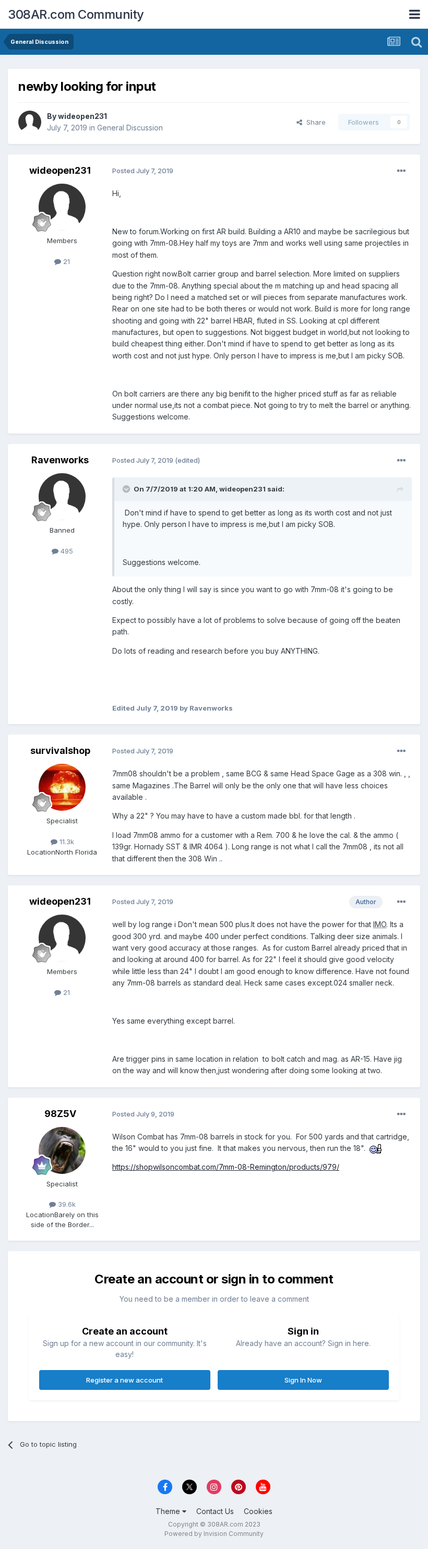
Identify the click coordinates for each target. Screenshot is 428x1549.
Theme (169, 1511)
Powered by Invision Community (214, 1534)
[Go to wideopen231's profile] (29, 122)
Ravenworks (60, 459)
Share (314, 122)
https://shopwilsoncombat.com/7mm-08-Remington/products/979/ (225, 1166)
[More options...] (401, 171)
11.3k (65, 841)
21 (65, 261)
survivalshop (60, 750)
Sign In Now (303, 1380)
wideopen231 (82, 116)
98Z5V (60, 1113)
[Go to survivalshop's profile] (62, 787)
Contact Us (215, 1511)
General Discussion (130, 127)
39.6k (66, 1204)
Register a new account (124, 1380)
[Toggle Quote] (127, 489)
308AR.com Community (76, 14)
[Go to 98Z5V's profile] (62, 1150)
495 (65, 551)
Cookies (258, 1511)
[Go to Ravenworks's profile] (62, 496)
